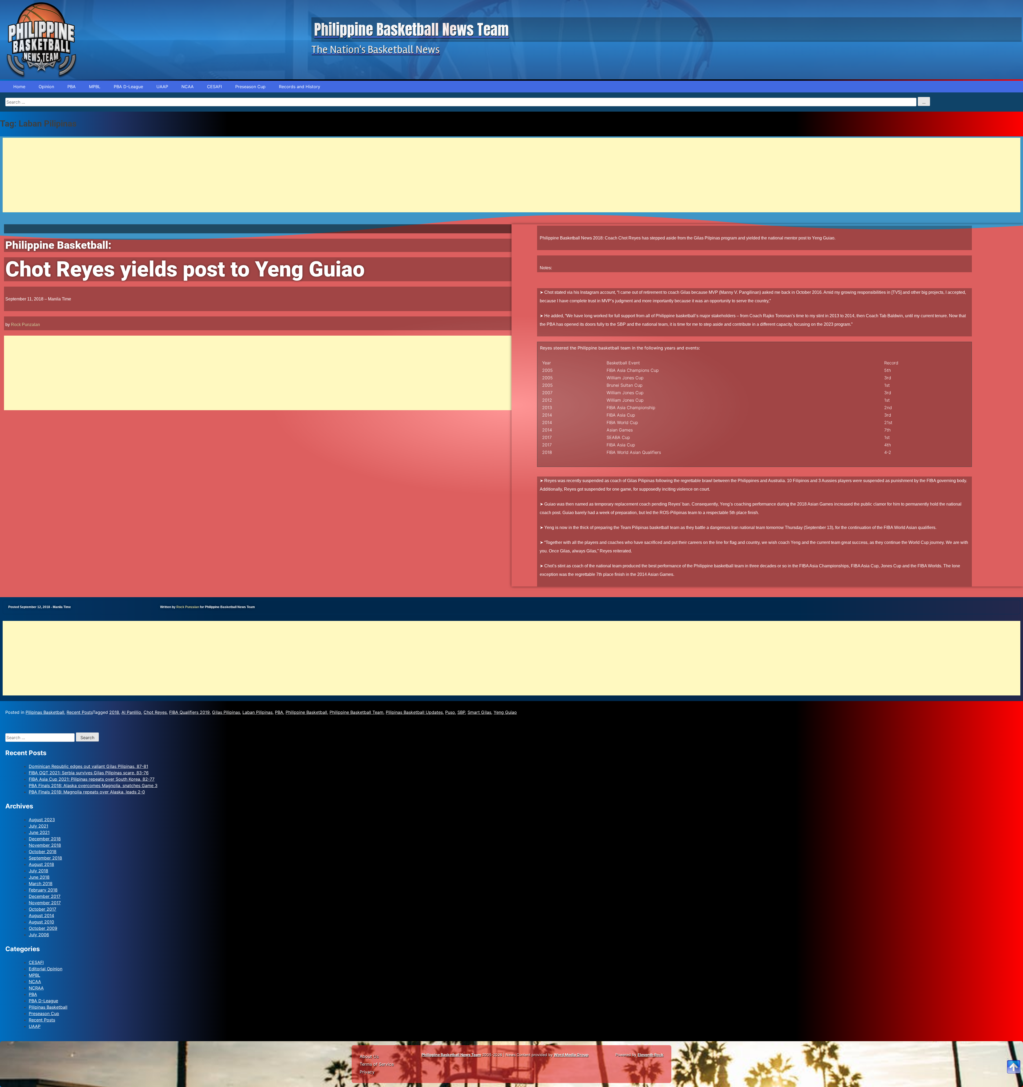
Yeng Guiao (505, 712)
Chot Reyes (155, 712)
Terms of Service (377, 1064)
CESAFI (214, 86)
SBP (461, 712)
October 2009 (43, 928)
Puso (450, 712)
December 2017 (44, 896)
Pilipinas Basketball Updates (414, 712)
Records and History (299, 86)
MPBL (94, 86)
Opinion (46, 86)
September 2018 (45, 858)
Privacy (367, 1071)
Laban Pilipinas (257, 712)
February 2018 (43, 890)
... (923, 102)
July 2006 (39, 934)
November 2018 (45, 845)
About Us (369, 1056)
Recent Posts (80, 712)
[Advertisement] (162, 175)
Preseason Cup (250, 86)
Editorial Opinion (45, 968)
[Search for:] (40, 737)
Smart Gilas (479, 712)
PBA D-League (128, 86)
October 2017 (42, 909)
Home (19, 86)
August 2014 (41, 915)
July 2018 (38, 870)
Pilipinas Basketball (45, 712)
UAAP (162, 86)
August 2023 (42, 819)
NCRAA (36, 988)
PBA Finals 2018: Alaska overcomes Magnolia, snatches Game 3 (93, 785)
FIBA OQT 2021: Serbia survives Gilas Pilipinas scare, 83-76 (89, 772)
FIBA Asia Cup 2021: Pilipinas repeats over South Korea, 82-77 (92, 779)
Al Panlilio (131, 712)
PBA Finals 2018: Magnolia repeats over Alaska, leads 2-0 (87, 792)
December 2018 (45, 838)
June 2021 (39, 832)
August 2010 (41, 922)
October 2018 (42, 851)
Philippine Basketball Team (356, 712)
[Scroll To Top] (1013, 1060)
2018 (114, 712)
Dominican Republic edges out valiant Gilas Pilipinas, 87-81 (88, 766)
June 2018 (39, 877)
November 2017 (45, 902)
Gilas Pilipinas (226, 712)
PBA (71, 86)
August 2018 (41, 864)
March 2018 (40, 883)
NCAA (187, 86)
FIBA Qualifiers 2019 (189, 712)
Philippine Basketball (306, 712)
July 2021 (38, 826)
